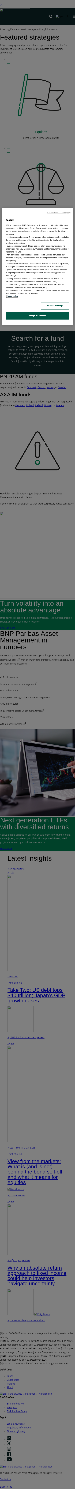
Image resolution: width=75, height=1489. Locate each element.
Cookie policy (12, 296)
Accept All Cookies (37, 316)
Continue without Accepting (59, 212)
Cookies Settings (55, 306)
